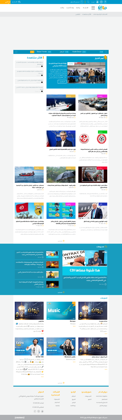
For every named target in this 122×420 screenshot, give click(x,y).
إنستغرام (57, 402)
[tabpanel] (76, 74)
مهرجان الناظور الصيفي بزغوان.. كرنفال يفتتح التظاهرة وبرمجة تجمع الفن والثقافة (63, 222)
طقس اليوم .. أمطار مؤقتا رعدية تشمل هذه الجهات (61, 185)
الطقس (77, 14)
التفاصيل (62, 82)
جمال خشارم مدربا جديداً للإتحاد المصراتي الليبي (30, 272)
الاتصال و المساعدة (101, 402)
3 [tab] (80, 88)
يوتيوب (57, 405)
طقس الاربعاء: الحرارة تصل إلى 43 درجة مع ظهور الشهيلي (30, 80)
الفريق (73, 399)
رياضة (78, 7)
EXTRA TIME (40, 357)
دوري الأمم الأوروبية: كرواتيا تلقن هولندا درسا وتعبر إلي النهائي (31, 283)
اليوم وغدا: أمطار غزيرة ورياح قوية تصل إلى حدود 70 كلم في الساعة (29, 88)
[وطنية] (61, 102)
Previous (16, 52)
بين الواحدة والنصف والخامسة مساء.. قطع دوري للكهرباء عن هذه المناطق (29, 63)
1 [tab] (74, 88)
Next (106, 52)
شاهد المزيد (60, 241)
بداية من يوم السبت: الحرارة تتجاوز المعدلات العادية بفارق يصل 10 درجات (30, 72)
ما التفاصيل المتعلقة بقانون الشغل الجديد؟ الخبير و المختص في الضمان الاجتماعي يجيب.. (30, 253)
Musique (72, 321)
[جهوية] (92, 102)
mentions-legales (101, 396)
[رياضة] (92, 138)
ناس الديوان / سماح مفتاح (99, 357)
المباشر (73, 396)
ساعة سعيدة (103, 321)
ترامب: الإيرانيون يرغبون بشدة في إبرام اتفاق (95, 221)
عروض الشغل (103, 405)
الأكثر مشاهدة (86, 14)
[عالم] (61, 138)
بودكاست (70, 7)
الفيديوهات (88, 396)
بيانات (62, 7)
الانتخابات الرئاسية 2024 (100, 14)
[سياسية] (92, 174)
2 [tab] (77, 88)
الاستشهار (104, 399)
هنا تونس (41, 321)
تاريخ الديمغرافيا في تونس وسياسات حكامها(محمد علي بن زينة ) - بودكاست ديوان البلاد (29, 263)
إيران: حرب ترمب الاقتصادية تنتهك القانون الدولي (62, 149)
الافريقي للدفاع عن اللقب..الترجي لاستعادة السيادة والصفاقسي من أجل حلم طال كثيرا (94, 150)
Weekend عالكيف (70, 357)
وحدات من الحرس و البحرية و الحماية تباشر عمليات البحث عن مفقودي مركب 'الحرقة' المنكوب (62, 114)
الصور (89, 399)
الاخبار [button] (86, 7)
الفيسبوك (57, 399)
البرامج (73, 402)
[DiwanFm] (102, 7)
